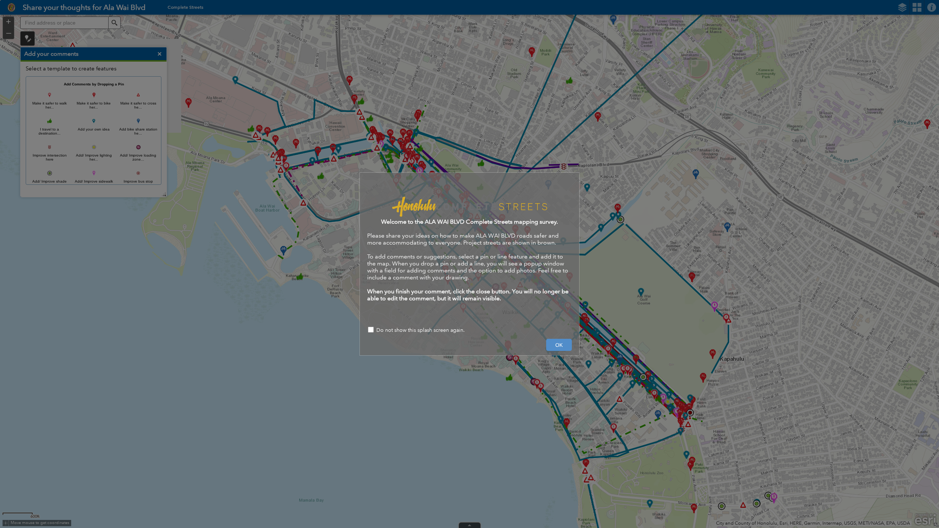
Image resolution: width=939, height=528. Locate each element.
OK (559, 345)
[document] (469, 241)
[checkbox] (469, 330)
